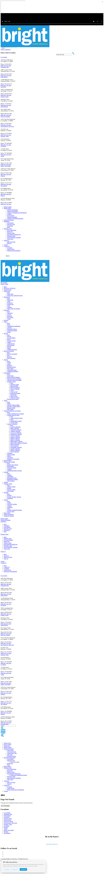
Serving (6, 333)
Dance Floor (7, 513)
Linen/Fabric (7, 373)
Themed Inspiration (12, 217)
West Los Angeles (5, 116)
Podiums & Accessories (13, 459)
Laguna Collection (15, 435)
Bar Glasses (10, 317)
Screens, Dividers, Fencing (14, 497)
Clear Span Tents (11, 751)
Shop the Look (11, 224)
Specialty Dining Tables (13, 405)
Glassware (6, 310)
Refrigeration (10, 466)
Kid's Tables (10, 409)
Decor (5, 321)
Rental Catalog (8, 207)
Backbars (9, 357)
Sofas (11, 419)
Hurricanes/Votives (12, 329)
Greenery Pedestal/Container (14, 510)
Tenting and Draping (12, 209)
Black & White (14, 386)
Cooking (9, 469)
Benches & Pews (11, 367)
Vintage (6, 482)
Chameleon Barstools (12, 371)
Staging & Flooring (9, 516)
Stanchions (10, 498)
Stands (9, 332)
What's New (7, 291)
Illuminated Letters (12, 478)
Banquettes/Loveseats (16, 421)
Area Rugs (10, 457)
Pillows (9, 456)
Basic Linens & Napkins (13, 377)
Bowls (8, 339)
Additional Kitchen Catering (14, 470)
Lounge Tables (11, 454)
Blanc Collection (14, 428)
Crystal (9, 314)
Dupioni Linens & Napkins (14, 378)
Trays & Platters (11, 338)
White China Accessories (13, 308)
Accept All (23, 869)
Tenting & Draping (9, 220)
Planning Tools (8, 228)
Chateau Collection (15, 431)
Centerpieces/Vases (12, 330)
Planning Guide (11, 236)
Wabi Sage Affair (14, 762)
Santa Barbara (4, 106)
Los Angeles (4, 57)
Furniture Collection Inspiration (15, 218)
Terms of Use (7, 743)
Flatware (6, 320)
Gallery (7, 208)
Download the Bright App (14, 234)
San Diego (3, 87)
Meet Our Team (11, 242)
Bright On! (10, 231)
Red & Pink (13, 394)
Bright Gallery (4, 518)
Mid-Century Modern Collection (18, 443)
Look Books (10, 223)
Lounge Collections (12, 424)
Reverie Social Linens (12, 399)
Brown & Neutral (14, 389)
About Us (6, 240)
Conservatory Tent (12, 753)
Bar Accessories (11, 358)
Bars (8, 355)
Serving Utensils (11, 340)
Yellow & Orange (15, 397)
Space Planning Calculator (14, 237)
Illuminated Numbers (12, 479)
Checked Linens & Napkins (14, 380)
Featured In (10, 226)
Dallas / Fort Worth (5, 166)
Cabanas (9, 505)
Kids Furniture (7, 460)
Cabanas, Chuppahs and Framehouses (17, 212)
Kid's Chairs (10, 368)
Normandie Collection (16, 447)
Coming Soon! (7, 289)
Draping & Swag (11, 756)
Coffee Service (11, 343)
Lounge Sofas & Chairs (13, 415)
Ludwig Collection (15, 437)
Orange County (5, 96)
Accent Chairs (14, 422)
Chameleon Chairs (12, 370)
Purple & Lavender (15, 393)
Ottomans (9, 453)
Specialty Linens (11, 381)
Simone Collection (15, 450)
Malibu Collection (15, 438)
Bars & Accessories (9, 351)
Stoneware (10, 303)
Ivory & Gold (13, 392)
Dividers (6, 492)
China (8, 301)
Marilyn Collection (15, 440)
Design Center (11, 233)
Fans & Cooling (11, 489)
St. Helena (3, 146)
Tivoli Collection (14, 451)
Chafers (9, 342)
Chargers (9, 307)
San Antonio (4, 185)
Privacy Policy (7, 744)
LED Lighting (10, 481)
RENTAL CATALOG (10, 288)
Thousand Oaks (5, 67)
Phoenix (3, 195)
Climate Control (8, 483)
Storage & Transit (11, 467)
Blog (8, 227)
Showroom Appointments (13, 250)
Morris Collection (14, 444)
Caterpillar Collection (15, 429)
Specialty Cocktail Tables (13, 406)
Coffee (9, 319)
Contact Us (7, 246)
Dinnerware (7, 297)
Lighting (9, 214)
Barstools (9, 365)
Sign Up (9, 243)
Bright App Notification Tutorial (18, 775)
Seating (6, 359)
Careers (6, 244)
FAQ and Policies (11, 230)
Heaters (9, 488)
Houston (3, 176)
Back (5, 286)
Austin (2, 156)
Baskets (9, 346)
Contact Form (10, 249)
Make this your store (6, 65)
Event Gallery (10, 215)
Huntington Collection (16, 434)
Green (12, 390)
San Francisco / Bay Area (7, 126)
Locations (9, 247)
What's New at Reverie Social (15, 295)
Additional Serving (12, 349)
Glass (8, 305)
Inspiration (6, 221)
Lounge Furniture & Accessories (12, 411)
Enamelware (10, 304)
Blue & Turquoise (15, 387)
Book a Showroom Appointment (15, 789)
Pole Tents (10, 754)
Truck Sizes (10, 239)
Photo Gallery (7, 766)
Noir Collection (14, 446)
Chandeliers (10, 476)
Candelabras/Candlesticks (13, 326)
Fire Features (10, 491)
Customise (6, 869)
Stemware (9, 316)
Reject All (15, 869)
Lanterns (9, 327)
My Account (4, 282)
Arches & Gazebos (12, 504)
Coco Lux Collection (15, 432)
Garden (6, 500)
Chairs (8, 364)
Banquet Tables (11, 408)
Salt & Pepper (10, 345)
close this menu (5, 724)
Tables (5, 400)
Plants (8, 508)
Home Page (7, 746)
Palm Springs (4, 77)
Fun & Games (10, 511)
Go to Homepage (5, 805)
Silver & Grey (14, 396)
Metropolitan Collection (16, 441)
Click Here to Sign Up (52, 844)
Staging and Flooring (12, 211)
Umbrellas (9, 507)
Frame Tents (10, 750)
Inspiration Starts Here (9, 757)
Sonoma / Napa (5, 136)
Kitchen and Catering (9, 462)
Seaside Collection (15, 448)
